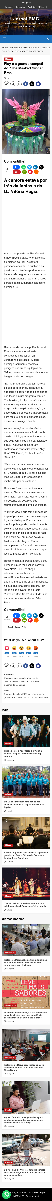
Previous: (23, 679)
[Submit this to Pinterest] (17, 172)
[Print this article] (24, 172)
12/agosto (10, 760)
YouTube (31, 7)
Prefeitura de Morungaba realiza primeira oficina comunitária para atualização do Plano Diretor (24, 1067)
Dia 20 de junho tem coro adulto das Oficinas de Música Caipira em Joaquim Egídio (24, 804)
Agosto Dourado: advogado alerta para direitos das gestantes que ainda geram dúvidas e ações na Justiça (23, 1120)
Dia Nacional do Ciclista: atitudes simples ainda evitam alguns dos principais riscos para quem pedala (24, 1172)
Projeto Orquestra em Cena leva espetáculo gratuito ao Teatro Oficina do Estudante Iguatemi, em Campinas (26, 855)
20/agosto (10, 968)
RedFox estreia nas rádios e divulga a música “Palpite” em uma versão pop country (23, 753)
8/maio (9, 910)
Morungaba (10, 952)
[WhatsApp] (23, 167)
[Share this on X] (41, 167)
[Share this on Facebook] (16, 167)
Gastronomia (10, 1005)
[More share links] (36, 172)
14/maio (9, 861)
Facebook (9, 7)
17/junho (9, 811)
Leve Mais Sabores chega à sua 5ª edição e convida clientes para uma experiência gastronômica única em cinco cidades (25, 1015)
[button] (5, 38)
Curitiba (8, 1162)
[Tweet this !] (29, 167)
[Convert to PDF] (30, 172)
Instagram (20, 7)
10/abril (10, 78)
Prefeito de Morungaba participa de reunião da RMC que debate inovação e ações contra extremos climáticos (25, 962)
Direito (8, 1110)
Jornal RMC (26, 18)
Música (8, 59)
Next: (26, 694)
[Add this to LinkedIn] (35, 167)
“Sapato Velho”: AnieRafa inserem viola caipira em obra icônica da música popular (25, 905)
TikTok (41, 7)
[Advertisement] (26, 223)
